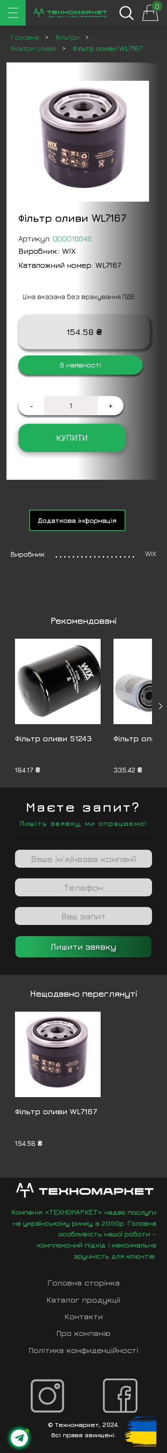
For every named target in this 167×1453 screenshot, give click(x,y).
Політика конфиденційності (83, 1350)
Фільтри (68, 37)
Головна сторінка (84, 1282)
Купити (72, 438)
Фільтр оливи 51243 (53, 738)
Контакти (84, 1316)
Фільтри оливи (34, 48)
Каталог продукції (83, 1299)
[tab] (77, 520)
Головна (26, 37)
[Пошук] (126, 12)
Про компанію (83, 1333)
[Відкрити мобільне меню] (13, 13)
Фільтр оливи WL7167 (56, 1111)
